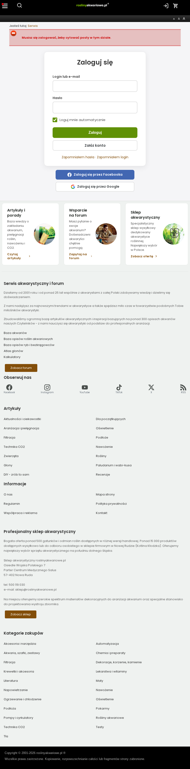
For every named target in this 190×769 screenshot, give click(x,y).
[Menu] (5, 5)
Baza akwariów (15, 333)
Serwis (33, 26)
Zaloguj (95, 132)
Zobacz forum (21, 368)
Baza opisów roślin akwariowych (28, 339)
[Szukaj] (19, 7)
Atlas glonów (13, 351)
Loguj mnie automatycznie (82, 120)
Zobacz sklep (20, 614)
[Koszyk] (175, 6)
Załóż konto (95, 145)
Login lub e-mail (66, 77)
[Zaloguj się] (166, 6)
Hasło (57, 98)
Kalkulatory (12, 357)
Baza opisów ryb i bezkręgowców (29, 345)
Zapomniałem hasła (78, 157)
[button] (95, 175)
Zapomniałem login (112, 157)
